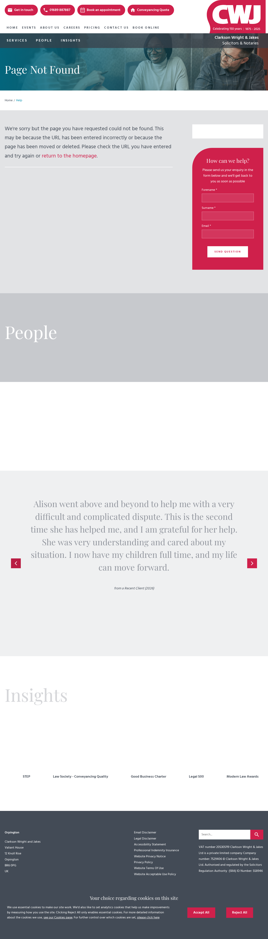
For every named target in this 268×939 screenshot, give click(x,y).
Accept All (201, 912)
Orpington (12, 832)
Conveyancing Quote (153, 10)
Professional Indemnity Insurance (156, 850)
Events (29, 27)
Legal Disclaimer (145, 838)
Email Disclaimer (145, 832)
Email (205, 226)
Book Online (146, 27)
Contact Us (116, 27)
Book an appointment (103, 10)
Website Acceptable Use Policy (155, 874)
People (44, 40)
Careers (72, 27)
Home (12, 27)
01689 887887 (60, 10)
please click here (148, 917)
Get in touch (23, 10)
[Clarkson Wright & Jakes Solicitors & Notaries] (235, 16)
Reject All (239, 912)
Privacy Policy (143, 862)
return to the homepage (69, 156)
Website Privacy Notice (150, 856)
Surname (207, 208)
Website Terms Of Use (149, 868)
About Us (50, 27)
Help (19, 100)
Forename (208, 190)
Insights (71, 40)
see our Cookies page (58, 917)
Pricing (92, 27)
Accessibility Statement (150, 844)
